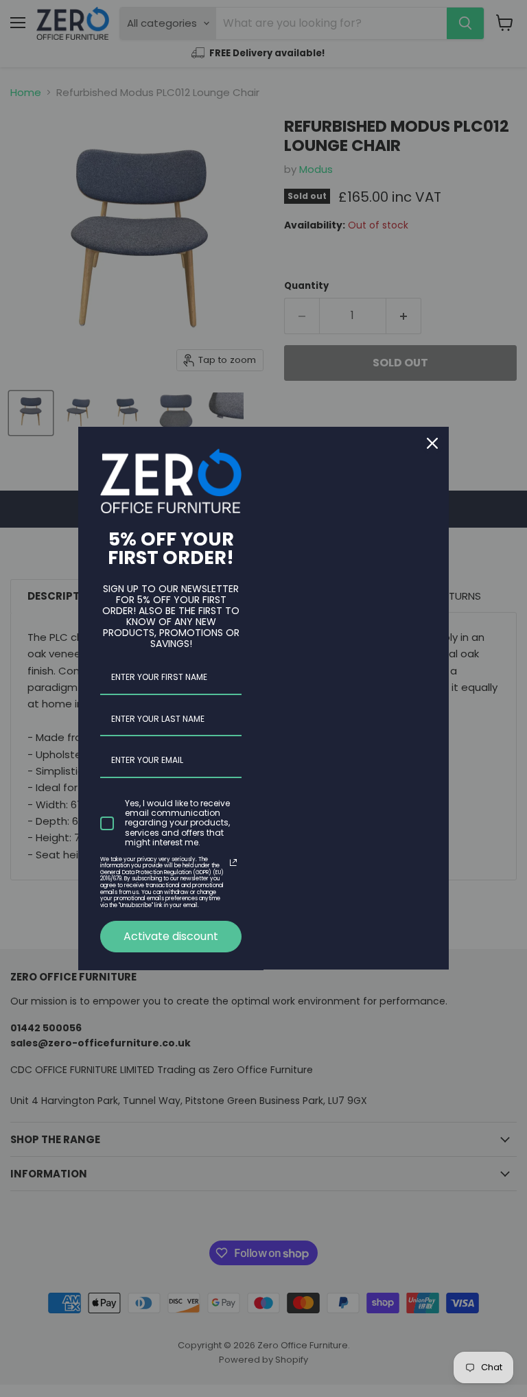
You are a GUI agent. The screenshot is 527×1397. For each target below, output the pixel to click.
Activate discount (171, 936)
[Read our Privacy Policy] (233, 862)
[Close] (432, 443)
